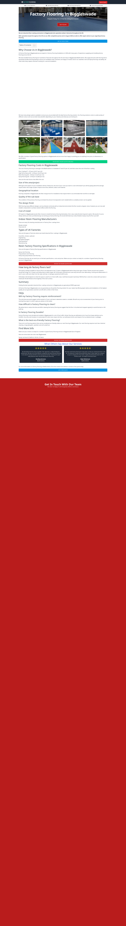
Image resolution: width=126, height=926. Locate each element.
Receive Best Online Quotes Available (63, 161)
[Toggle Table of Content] (33, 45)
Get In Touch (103, 2)
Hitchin (36, 337)
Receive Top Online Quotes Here (63, 263)
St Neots (41, 337)
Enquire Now (63, 374)
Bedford (31, 337)
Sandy (20, 337)
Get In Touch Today (63, 41)
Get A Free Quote (63, 370)
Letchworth (26, 337)
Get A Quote (63, 24)
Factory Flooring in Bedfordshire (42, 366)
